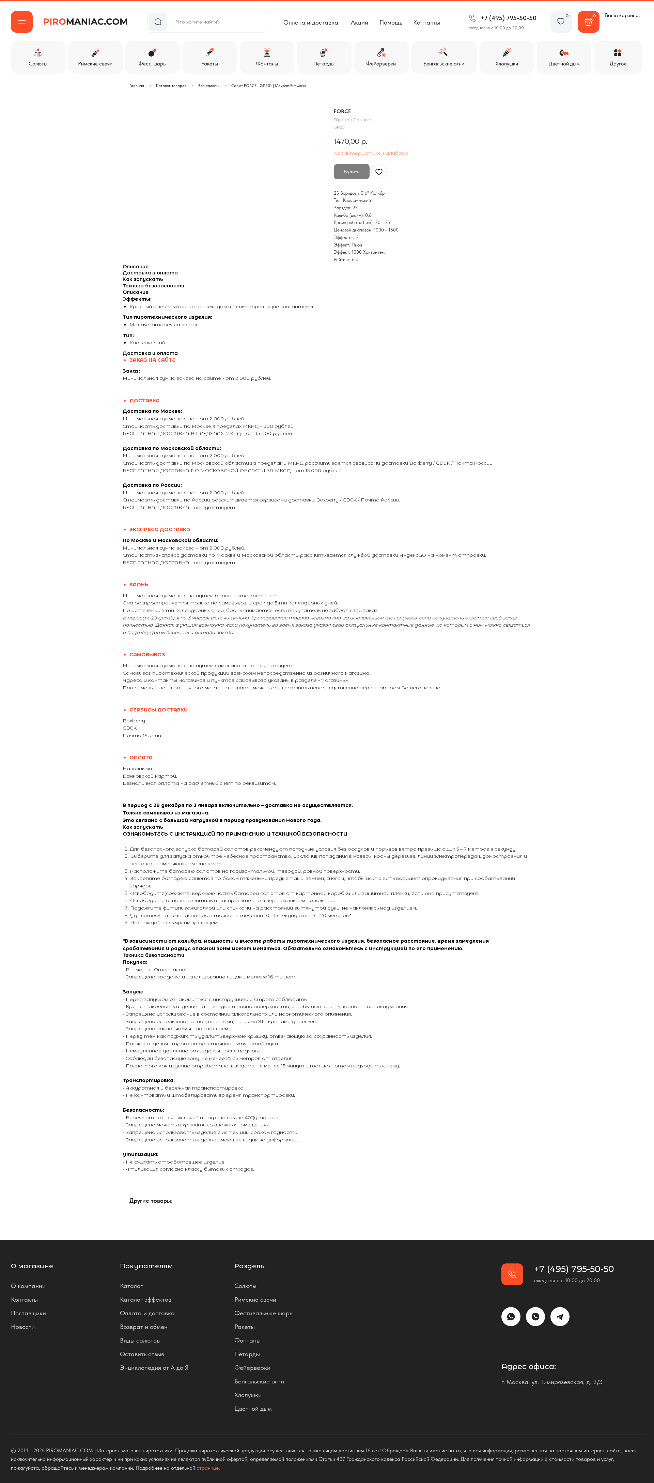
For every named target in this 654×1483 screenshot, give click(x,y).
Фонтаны (247, 1340)
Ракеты (244, 1327)
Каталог (131, 1286)
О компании (28, 1286)
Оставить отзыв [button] (142, 1354)
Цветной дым (253, 1408)
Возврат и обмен (144, 1327)
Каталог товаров (171, 85)
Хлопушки (248, 1395)
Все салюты (208, 85)
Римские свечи (255, 1299)
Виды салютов (140, 1340)
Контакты (426, 22)
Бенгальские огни (259, 1381)
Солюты (245, 1286)
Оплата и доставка (310, 22)
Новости (23, 1327)
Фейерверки (252, 1368)
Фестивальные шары (264, 1313)
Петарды (247, 1354)
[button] (22, 22)
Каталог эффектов (145, 1299)
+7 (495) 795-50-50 (508, 18)
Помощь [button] (390, 22)
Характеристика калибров (371, 153)
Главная (136, 85)
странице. (208, 1468)
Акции (359, 22)
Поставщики (28, 1313)
